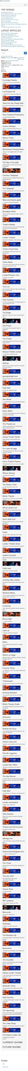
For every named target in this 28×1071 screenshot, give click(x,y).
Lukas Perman (21, 57)
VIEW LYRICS (3, 68)
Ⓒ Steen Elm (5, 1067)
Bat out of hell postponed (7, 43)
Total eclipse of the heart (7, 12)
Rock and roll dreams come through (9, 19)
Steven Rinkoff (10, 57)
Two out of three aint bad (7, 18)
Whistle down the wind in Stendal (9, 42)
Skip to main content (5, 0)
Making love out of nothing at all (8, 15)
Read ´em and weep (6, 21)
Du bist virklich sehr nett (6, 56)
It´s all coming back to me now (8, 16)
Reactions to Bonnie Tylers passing (9, 33)
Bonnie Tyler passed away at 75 (8, 34)
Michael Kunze (8, 65)
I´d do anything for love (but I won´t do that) (11, 13)
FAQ (3, 1064)
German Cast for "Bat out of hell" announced (11, 45)
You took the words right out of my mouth (11, 27)
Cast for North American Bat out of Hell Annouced (13, 46)
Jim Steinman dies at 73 (6, 37)
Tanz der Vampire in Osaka (7, 40)
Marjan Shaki (21, 59)
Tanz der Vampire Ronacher (12, 60)
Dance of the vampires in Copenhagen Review (12, 39)
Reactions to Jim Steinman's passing (9, 36)
